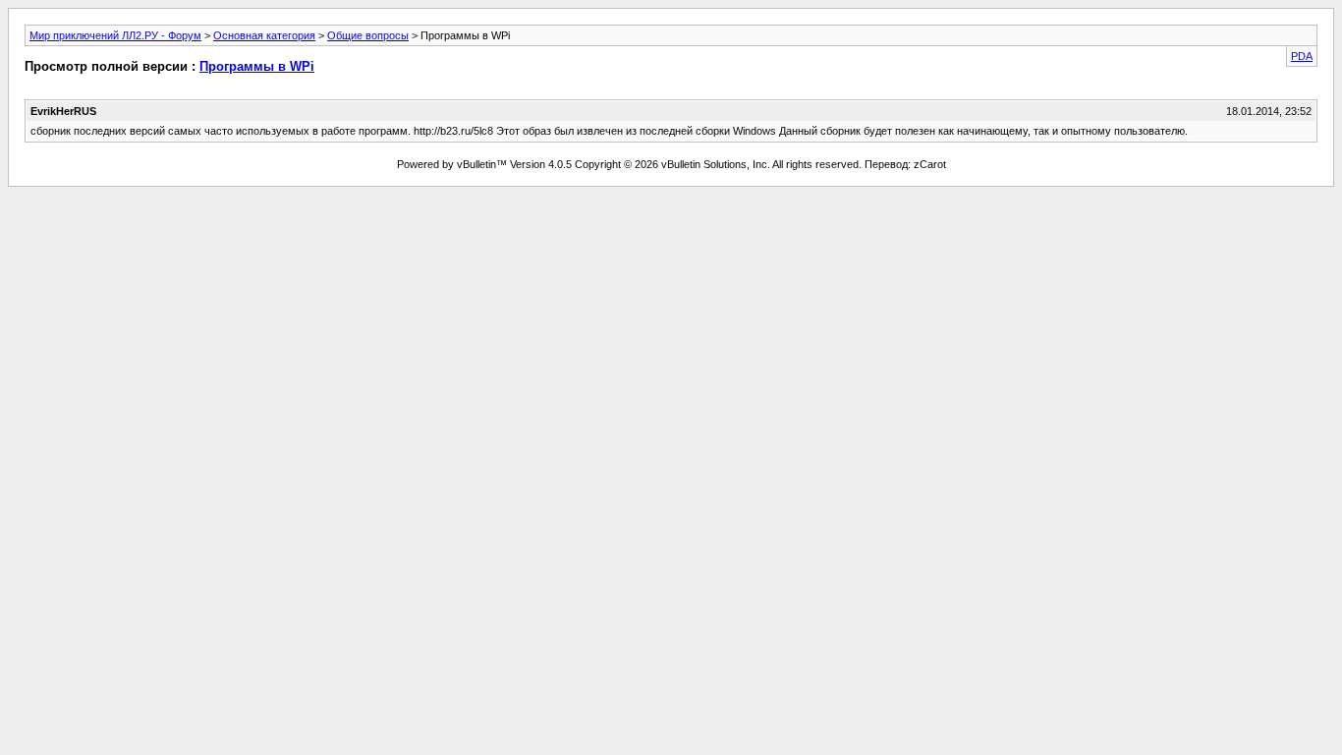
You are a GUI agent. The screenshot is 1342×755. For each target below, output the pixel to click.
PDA (1302, 56)
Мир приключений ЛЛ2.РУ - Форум (115, 35)
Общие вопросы (368, 35)
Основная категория (264, 35)
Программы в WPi (256, 66)
